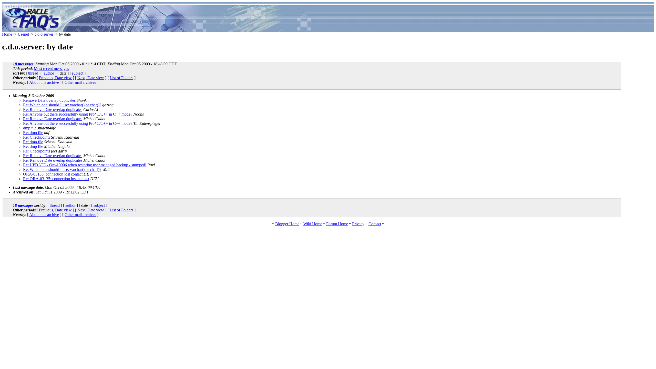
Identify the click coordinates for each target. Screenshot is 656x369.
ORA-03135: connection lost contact (53, 174)
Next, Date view (90, 78)
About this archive (44, 82)
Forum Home (337, 224)
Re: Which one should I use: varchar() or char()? (62, 105)
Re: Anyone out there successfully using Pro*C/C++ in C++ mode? (77, 114)
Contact (374, 224)
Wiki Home (312, 224)
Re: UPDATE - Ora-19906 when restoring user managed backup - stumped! (84, 165)
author (49, 73)
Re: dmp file (33, 132)
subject (77, 73)
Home (7, 34)
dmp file (29, 128)
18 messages (23, 64)
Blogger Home (287, 224)
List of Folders (121, 78)
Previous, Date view (55, 78)
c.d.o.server (44, 34)
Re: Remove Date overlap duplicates (52, 109)
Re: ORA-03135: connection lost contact (56, 179)
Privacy (358, 224)
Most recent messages (51, 68)
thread (33, 73)
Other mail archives (80, 82)
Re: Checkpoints (36, 137)
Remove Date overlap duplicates (49, 100)
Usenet (23, 34)
